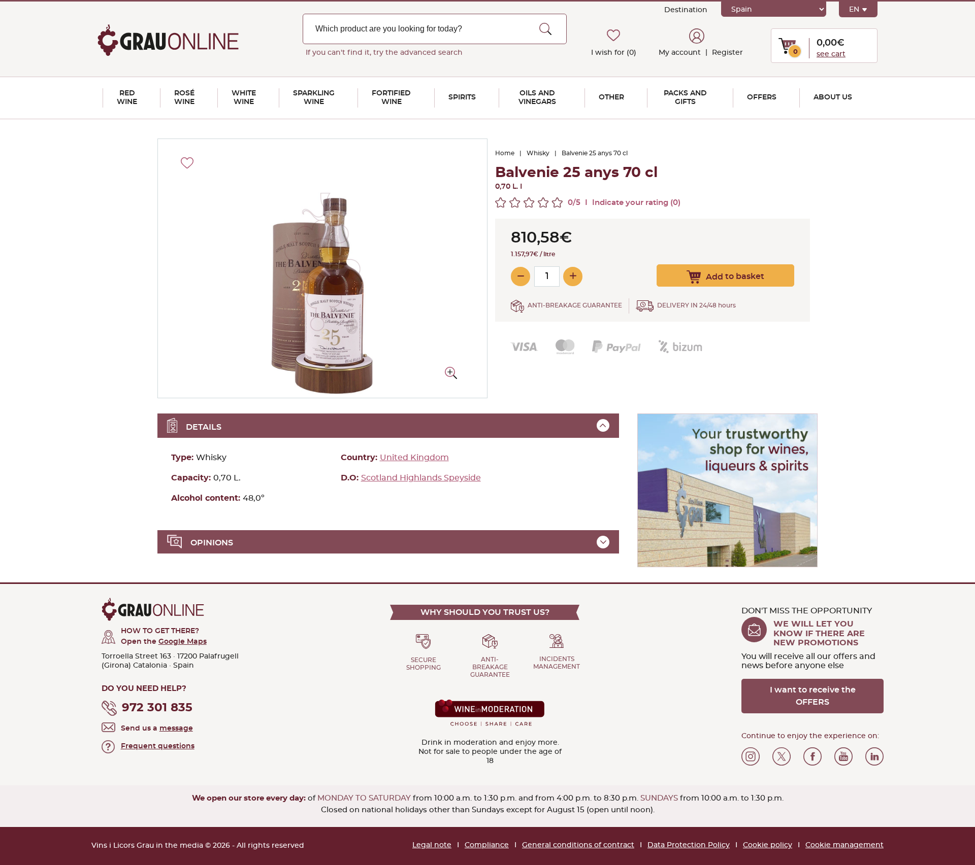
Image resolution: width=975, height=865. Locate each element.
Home (504, 153)
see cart (831, 54)
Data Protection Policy (688, 845)
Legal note (431, 845)
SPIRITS (462, 97)
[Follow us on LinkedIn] (874, 756)
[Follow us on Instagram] (750, 756)
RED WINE (127, 98)
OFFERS (761, 97)
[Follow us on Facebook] (812, 756)
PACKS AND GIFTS (685, 98)
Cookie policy (767, 845)
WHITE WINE (244, 98)
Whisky (538, 153)
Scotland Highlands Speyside (421, 478)
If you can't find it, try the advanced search (384, 52)
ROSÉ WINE (184, 98)
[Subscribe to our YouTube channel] (843, 756)
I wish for (613, 52)
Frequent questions (157, 746)
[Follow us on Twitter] (781, 756)
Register (726, 52)
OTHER (611, 97)
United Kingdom (414, 458)
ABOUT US (833, 97)
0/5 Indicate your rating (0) (624, 202)
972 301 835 (157, 708)
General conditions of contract (578, 845)
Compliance (487, 845)
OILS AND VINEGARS (537, 98)
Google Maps (182, 641)
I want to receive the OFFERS (813, 696)
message (176, 728)
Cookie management (844, 845)
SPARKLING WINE (314, 98)
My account (680, 52)
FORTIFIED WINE (391, 98)
